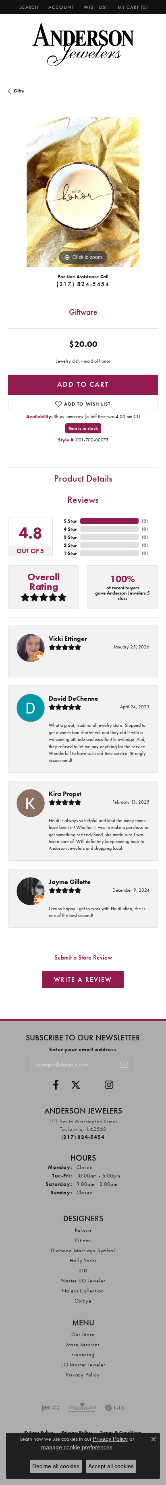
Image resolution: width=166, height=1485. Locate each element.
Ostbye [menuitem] (83, 1300)
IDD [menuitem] (83, 1270)
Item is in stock (83, 428)
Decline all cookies (55, 1466)
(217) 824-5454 (82, 284)
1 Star (70, 553)
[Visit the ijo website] (51, 1408)
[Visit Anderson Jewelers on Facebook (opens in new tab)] (56, 1085)
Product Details (83, 478)
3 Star (70, 537)
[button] (28, 7)
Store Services (83, 1344)
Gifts (19, 91)
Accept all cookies (111, 1466)
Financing (82, 1354)
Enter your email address (82, 1049)
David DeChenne (73, 698)
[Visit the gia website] (114, 1408)
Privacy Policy (83, 1374)
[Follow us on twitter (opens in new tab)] (76, 1085)
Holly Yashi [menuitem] (83, 1260)
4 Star (70, 529)
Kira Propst (65, 794)
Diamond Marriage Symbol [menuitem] (83, 1250)
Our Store (82, 1334)
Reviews (83, 499)
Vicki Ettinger (68, 638)
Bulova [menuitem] (83, 1230)
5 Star (70, 521)
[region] (83, 192)
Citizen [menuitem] (83, 1240)
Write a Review (83, 979)
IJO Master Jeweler (82, 1364)
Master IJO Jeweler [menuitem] (82, 1280)
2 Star (70, 545)
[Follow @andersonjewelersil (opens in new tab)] (109, 1085)
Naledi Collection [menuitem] (83, 1290)
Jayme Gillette (70, 882)
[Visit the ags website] (83, 1408)
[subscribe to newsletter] (124, 1064)
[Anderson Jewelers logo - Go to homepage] (83, 44)
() (145, 521)
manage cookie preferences (76, 1447)
